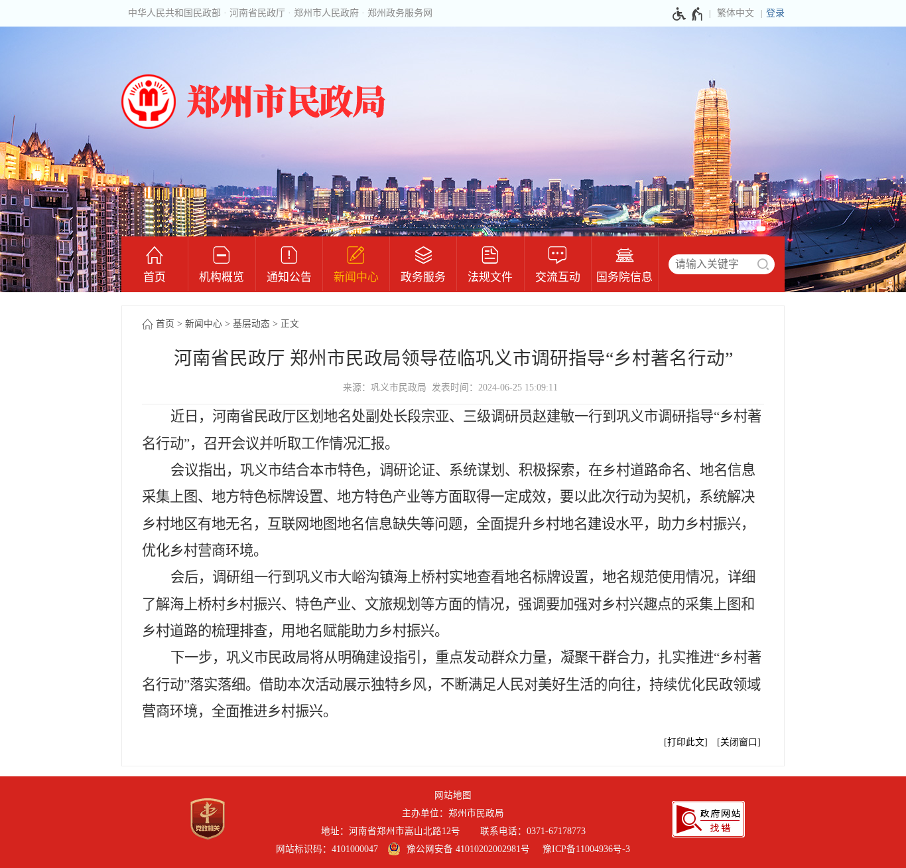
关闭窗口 (738, 742)
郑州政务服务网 (399, 13)
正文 (290, 324)
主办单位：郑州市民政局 (453, 813)
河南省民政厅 (257, 13)
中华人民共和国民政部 (174, 13)
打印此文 (685, 742)
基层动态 (251, 324)
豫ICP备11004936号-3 (586, 849)
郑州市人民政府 (326, 13)
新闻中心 (203, 324)
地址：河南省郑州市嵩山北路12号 (396, 831)
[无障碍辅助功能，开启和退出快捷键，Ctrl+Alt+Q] (688, 14)
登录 (775, 13)
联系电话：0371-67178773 (533, 831)
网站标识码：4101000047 (327, 849)
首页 (165, 324)
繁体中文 (735, 13)
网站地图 (453, 795)
